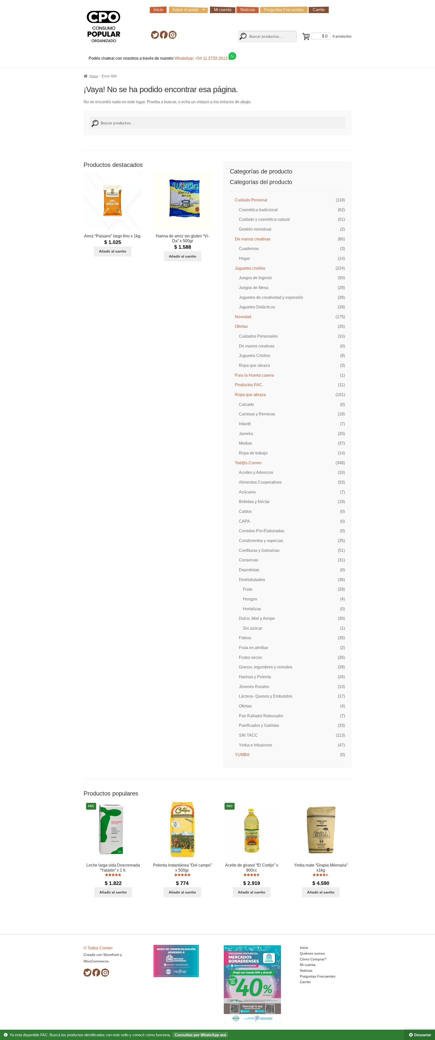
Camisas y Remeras (257, 414)
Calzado (246, 404)
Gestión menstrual (255, 229)
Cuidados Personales (258, 336)
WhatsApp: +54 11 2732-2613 (201, 58)
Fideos (245, 638)
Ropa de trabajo (253, 453)
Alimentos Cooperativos (260, 482)
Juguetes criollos (250, 268)
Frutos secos (250, 657)
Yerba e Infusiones (255, 745)
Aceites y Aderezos (256, 472)
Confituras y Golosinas (259, 550)
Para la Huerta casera (254, 375)
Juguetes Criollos (254, 355)
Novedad (243, 317)
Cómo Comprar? (313, 959)
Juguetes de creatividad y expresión (271, 297)
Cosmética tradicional (258, 210)
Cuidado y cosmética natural (264, 219)
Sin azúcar (252, 628)
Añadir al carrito (112, 251)
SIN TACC (248, 735)
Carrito (319, 10)
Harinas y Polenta (255, 677)
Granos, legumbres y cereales (265, 667)
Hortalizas (252, 609)
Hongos (250, 599)
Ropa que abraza (254, 365)
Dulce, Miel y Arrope (257, 618)
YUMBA (242, 754)
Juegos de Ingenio (255, 278)
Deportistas (249, 570)
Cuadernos (249, 248)
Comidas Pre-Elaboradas (261, 531)
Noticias (247, 10)
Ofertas (241, 326)
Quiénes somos (312, 953)
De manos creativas (252, 239)
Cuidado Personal (251, 200)
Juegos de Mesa (253, 287)
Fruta (247, 589)
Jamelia (246, 434)
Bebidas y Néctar (254, 501)
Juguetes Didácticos (257, 307)
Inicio (158, 10)
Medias (245, 443)
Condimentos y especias (261, 541)
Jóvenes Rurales (254, 687)
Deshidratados (252, 580)
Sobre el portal (185, 10)
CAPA (244, 521)
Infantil (245, 424)
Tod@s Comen (248, 463)
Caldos (245, 511)
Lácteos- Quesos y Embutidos (265, 696)
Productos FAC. (249, 385)
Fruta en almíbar (253, 647)
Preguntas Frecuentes (284, 10)
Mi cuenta (222, 10)
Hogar (244, 258)
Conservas (248, 560)
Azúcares (247, 492)
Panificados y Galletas (259, 725)
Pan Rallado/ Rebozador (261, 716)
